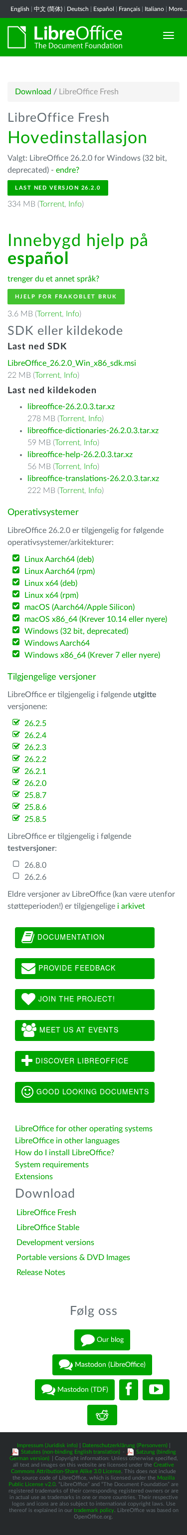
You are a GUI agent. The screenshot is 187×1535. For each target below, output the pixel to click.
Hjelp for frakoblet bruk (66, 296)
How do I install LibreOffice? (64, 1153)
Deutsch (78, 9)
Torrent (51, 204)
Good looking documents (91, 1091)
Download (33, 92)
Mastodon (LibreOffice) (109, 1364)
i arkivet (131, 906)
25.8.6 (35, 807)
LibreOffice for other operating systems (84, 1129)
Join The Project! (75, 998)
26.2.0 (35, 783)
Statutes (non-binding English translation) (70, 1452)
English (19, 9)
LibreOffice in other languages (67, 1141)
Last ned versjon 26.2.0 (58, 188)
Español (103, 9)
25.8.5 (35, 819)
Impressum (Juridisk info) (47, 1445)
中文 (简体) (48, 9)
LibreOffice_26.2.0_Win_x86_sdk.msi (71, 363)
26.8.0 (35, 865)
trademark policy (94, 1510)
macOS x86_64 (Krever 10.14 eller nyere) (95, 619)
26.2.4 (35, 736)
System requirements (53, 1165)
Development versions (55, 1243)
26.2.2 (35, 760)
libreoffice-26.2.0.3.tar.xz (71, 407)
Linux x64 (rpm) (51, 595)
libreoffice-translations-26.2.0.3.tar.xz (93, 479)
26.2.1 (35, 771)
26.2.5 (35, 724)
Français (129, 9)
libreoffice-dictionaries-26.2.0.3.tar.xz (93, 431)
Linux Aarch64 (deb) (59, 559)
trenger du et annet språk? (53, 279)
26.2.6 (35, 877)
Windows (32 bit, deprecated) (76, 631)
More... (178, 9)
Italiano (154, 9)
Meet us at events (78, 1029)
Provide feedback (76, 967)
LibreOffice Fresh (46, 1213)
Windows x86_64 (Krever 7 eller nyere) (92, 655)
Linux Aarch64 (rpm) (59, 571)
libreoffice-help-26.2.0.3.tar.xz (80, 455)
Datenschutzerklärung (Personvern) (125, 1445)
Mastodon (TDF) (81, 1389)
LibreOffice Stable (47, 1228)
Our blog (109, 1339)
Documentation (70, 936)
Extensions (34, 1177)
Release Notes (40, 1273)
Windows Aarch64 (57, 643)
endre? (67, 170)
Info (75, 204)
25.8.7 (35, 795)
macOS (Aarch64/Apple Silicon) (79, 607)
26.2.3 (35, 748)
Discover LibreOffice (81, 1060)
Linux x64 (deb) (50, 583)
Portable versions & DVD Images (73, 1258)
